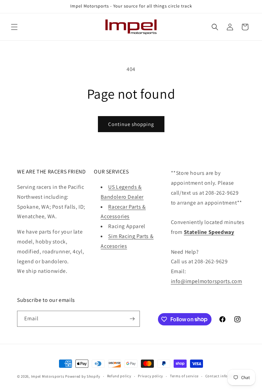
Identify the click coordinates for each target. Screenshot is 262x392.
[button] (14, 26)
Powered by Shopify (82, 376)
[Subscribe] (132, 319)
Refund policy (119, 376)
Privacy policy (150, 376)
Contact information (223, 376)
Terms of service (184, 376)
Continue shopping (131, 124)
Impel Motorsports (47, 376)
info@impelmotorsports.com (206, 281)
